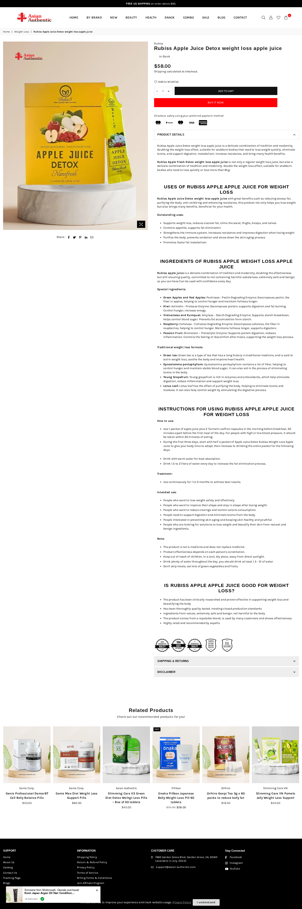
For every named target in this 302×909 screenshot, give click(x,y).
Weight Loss (21, 31)
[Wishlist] (278, 17)
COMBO (188, 17)
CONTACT (240, 17)
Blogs (6, 883)
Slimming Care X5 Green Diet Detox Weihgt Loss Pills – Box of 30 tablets (77, 798)
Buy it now (216, 102)
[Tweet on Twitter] (74, 237)
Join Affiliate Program (90, 883)
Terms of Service (87, 872)
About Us (8, 862)
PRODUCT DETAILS (170, 134)
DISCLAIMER (166, 672)
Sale (107, 729)
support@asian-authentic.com (176, 866)
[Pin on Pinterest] (80, 237)
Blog (221, 17)
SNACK (170, 17)
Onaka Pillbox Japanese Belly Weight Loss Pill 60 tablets (126, 798)
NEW (113, 17)
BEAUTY (131, 17)
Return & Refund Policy (92, 862)
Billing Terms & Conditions (94, 877)
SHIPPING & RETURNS (173, 661)
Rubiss (158, 43)
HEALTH (151, 17)
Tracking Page (12, 877)
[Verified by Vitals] (42, 899)
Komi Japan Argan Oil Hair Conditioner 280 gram (50, 893)
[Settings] (271, 17)
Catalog (8, 867)
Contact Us (10, 872)
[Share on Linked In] (86, 237)
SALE (205, 17)
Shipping (160, 71)
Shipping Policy (87, 857)
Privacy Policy (86, 867)
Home (73, 17)
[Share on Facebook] (68, 237)
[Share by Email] (91, 237)
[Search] (263, 17)
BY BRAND (94, 17)
